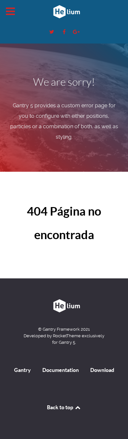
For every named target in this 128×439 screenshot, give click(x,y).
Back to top (60, 407)
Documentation (60, 370)
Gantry (22, 370)
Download (102, 370)
